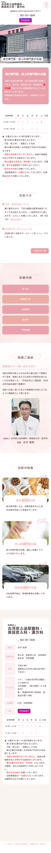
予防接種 (25, 330)
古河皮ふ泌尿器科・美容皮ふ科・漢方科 (27, 844)
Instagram (25, 20)
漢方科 (25, 320)
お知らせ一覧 (40, 251)
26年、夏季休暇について (17, 204)
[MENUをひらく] (46, 4)
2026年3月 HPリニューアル (18, 229)
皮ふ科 (25, 289)
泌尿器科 (25, 309)
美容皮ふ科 (25, 299)
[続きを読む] (16, 219)
